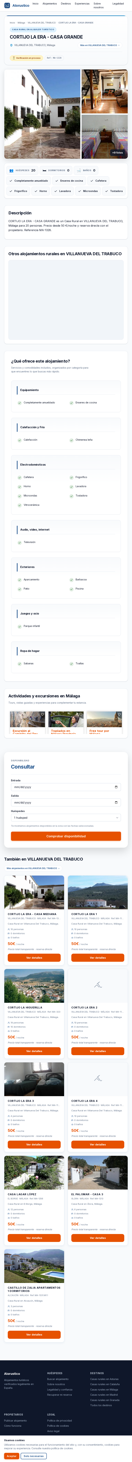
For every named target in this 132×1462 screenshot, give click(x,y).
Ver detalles (34, 957)
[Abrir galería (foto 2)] (105, 91)
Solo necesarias (34, 1456)
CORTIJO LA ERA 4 (84, 1101)
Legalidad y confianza (59, 1389)
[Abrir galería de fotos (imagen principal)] (42, 114)
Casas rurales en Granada (104, 1400)
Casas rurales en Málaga (104, 1389)
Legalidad (118, 3)
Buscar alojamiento (58, 1379)
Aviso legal (53, 1431)
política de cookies (62, 1448)
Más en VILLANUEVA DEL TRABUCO (98, 45)
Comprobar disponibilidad (66, 836)
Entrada (15, 780)
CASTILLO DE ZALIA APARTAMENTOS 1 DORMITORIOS (34, 1289)
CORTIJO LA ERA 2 (84, 1007)
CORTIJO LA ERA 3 (21, 1101)
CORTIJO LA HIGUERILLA (25, 1007)
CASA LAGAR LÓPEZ (22, 1194)
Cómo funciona (12, 1425)
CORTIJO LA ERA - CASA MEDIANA (32, 914)
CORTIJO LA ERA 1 (84, 914)
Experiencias (82, 3)
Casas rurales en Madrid (104, 1394)
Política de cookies (58, 1425)
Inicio (35, 3)
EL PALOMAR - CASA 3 (87, 1194)
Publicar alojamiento (15, 1420)
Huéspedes (18, 811)
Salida (15, 795)
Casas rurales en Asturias (104, 1379)
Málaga (21, 22)
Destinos (66, 3)
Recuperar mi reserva (59, 1394)
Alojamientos (50, 3)
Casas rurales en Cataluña (105, 1384)
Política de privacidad (59, 1420)
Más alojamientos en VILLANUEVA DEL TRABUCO (32, 868)
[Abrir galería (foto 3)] (105, 137)
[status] (26, 58)
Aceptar (11, 1456)
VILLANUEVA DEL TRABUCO (42, 22)
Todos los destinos (101, 1405)
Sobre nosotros (56, 1384)
